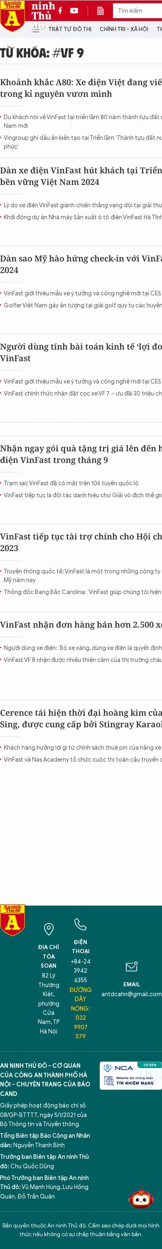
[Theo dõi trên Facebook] (62, 11)
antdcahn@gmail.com (131, 994)
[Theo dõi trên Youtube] (74, 11)
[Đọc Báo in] (104, 11)
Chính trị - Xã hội (124, 29)
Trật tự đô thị (69, 29)
